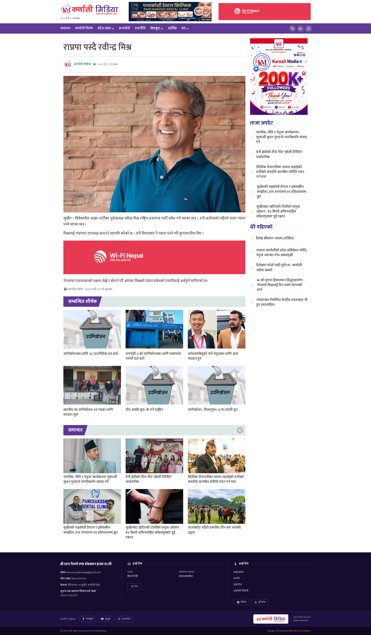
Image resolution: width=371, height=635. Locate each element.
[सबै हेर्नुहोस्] (240, 430)
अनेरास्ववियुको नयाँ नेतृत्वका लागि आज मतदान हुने (213, 356)
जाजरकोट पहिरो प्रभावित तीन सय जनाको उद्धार (214, 530)
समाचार (65, 28)
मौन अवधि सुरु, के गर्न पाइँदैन (144, 410)
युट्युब (107, 619)
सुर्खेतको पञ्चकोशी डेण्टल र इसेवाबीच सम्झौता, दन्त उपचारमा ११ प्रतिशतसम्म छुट (90, 530)
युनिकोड (261, 602)
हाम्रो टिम (238, 584)
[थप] (308, 28)
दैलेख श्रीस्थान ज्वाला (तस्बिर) (275, 238)
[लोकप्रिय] (300, 28)
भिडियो (243, 602)
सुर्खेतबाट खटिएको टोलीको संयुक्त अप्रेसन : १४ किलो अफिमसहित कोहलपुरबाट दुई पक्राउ (153, 532)
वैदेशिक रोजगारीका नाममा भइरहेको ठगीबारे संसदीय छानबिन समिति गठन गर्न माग (216, 479)
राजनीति (140, 28)
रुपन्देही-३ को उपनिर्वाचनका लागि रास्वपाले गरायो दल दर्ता (153, 356)
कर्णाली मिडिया (82, 64)
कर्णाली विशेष (84, 28)
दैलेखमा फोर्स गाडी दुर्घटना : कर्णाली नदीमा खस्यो (279, 268)
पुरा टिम (134, 586)
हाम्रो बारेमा (239, 572)
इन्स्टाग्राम (126, 619)
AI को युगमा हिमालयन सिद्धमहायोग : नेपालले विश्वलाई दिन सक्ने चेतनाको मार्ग (280, 285)
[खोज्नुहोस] (292, 28)
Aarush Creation (302, 631)
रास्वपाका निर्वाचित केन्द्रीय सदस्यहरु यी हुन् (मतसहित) (281, 302)
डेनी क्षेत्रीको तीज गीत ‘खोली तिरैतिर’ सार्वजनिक (149, 479)
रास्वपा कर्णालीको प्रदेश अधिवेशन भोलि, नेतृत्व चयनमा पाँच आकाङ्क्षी (281, 253)
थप (183, 28)
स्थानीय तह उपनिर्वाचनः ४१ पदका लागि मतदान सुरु (88, 412)
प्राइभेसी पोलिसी (241, 591)
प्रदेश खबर (104, 28)
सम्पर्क (237, 578)
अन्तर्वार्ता (124, 28)
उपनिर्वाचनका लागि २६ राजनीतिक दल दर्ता (90, 354)
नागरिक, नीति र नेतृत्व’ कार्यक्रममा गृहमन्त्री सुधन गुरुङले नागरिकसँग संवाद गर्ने (90, 479)
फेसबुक (89, 619)
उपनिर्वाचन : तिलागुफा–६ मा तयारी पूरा (213, 410)
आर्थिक (172, 28)
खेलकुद (155, 28)
